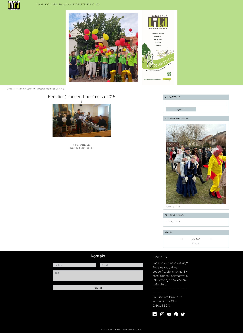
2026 (198, 238)
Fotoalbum (65, 4)
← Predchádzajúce (81, 145)
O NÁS (96, 4)
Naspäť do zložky (77, 148)
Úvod (40, 4)
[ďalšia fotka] (150, 121)
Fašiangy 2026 (173, 206)
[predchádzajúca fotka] (13, 121)
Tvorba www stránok (132, 329)
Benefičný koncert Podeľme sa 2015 (43, 88)
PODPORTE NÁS (82, 4)
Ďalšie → (90, 148)
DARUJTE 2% (174, 221)
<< (181, 238)
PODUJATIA (50, 4)
